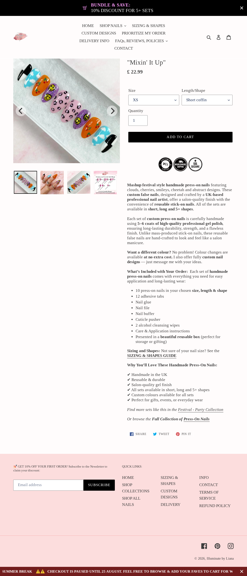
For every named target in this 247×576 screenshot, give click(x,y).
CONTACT (208, 484)
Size (132, 90)
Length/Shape (193, 90)
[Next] (112, 111)
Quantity (135, 110)
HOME (128, 477)
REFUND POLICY (215, 505)
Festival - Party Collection (200, 409)
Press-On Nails (197, 419)
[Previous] (21, 111)
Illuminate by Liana (220, 558)
